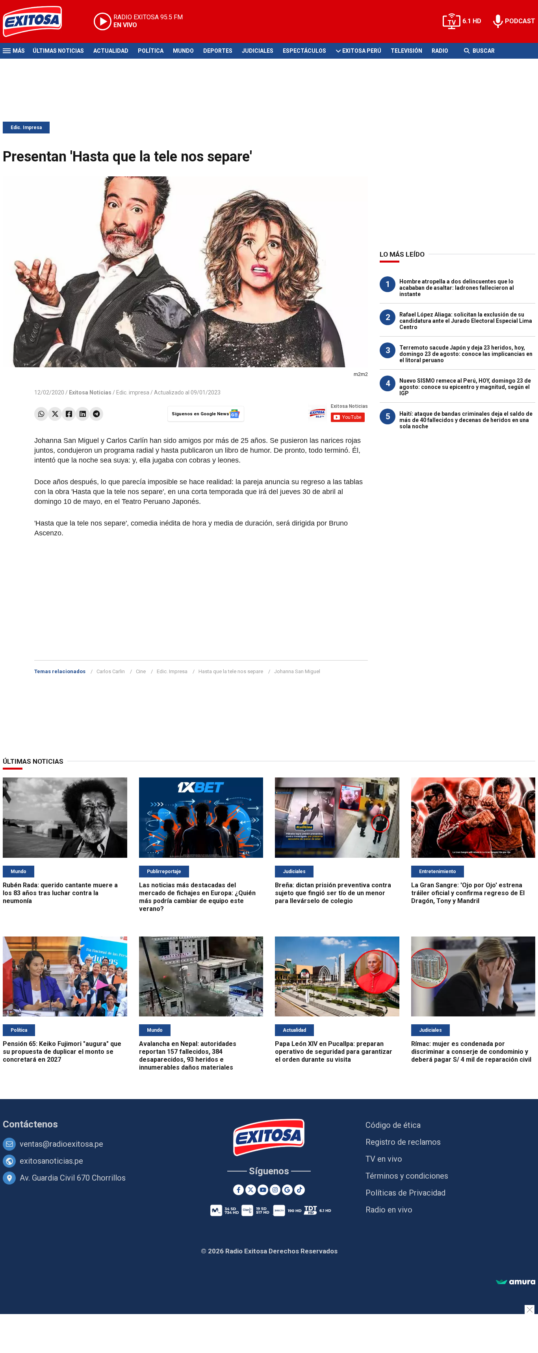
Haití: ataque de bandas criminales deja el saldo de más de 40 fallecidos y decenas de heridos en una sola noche (465, 420)
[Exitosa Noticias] (38, 21)
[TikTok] (299, 1190)
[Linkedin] (82, 414)
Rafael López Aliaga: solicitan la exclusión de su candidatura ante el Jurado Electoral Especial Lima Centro (465, 320)
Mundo (183, 51)
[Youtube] (263, 1190)
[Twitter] (55, 414)
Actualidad (110, 51)
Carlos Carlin (110, 671)
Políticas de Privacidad (405, 1193)
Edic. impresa (132, 392)
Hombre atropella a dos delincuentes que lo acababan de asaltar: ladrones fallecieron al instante (456, 287)
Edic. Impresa (26, 127)
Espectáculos (304, 51)
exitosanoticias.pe (51, 1161)
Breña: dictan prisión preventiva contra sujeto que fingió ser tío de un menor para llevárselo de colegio (333, 893)
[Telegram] (96, 414)
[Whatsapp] (41, 414)
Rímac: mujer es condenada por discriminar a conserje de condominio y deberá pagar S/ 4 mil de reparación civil (471, 1051)
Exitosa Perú (361, 51)
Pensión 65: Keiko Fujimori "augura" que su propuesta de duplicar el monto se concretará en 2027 (62, 1051)
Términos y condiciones (406, 1176)
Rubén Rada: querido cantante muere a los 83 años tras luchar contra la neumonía (60, 893)
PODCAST (520, 21)
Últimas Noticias (58, 51)
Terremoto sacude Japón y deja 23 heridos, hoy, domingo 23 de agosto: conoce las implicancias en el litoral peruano (465, 353)
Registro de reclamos (403, 1142)
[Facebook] (69, 414)
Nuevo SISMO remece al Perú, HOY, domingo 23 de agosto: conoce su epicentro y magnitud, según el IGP (465, 387)
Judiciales (257, 51)
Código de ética (393, 1125)
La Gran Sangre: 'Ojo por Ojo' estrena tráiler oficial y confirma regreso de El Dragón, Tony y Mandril (468, 893)
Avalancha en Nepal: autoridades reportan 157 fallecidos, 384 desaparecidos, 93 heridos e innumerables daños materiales (187, 1055)
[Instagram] (275, 1190)
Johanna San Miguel (297, 671)
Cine (141, 671)
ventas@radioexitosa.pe (61, 1144)
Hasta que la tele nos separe (231, 671)
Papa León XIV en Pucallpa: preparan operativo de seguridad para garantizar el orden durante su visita (333, 1051)
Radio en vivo (388, 1209)
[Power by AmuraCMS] (515, 1282)
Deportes (217, 51)
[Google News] (287, 1190)
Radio (440, 51)
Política (150, 51)
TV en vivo (383, 1159)
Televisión (406, 51)
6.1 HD (471, 21)
